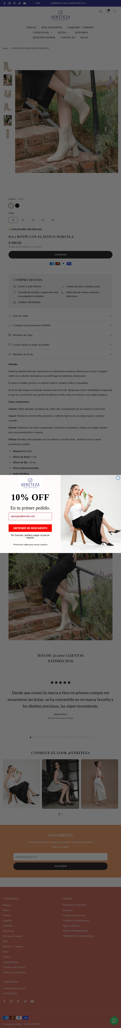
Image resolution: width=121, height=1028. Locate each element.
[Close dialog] (118, 478)
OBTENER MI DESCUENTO (30, 528)
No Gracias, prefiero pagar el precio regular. (30, 535)
